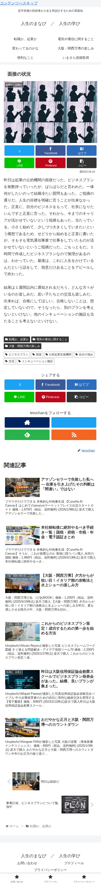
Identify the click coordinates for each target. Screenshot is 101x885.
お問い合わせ (27, 863)
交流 (11, 361)
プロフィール (74, 863)
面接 (39, 354)
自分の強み (86, 354)
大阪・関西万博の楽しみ (24, 346)
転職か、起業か (19, 339)
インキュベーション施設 (37, 361)
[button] (82, 163)
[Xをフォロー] (73, 422)
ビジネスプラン (18, 354)
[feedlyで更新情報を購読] (27, 435)
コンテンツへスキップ (19, 3)
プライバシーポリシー (50, 870)
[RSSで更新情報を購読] (73, 435)
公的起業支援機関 (60, 354)
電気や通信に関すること (51, 339)
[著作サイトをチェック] (27, 422)
